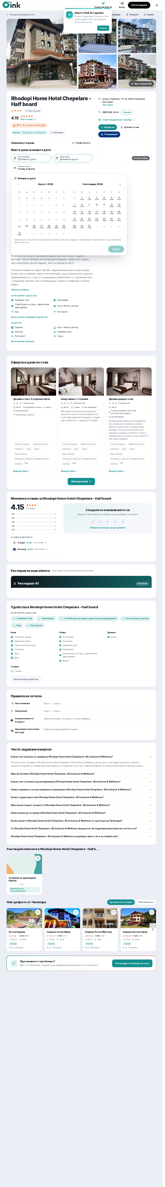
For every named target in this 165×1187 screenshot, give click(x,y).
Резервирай (111, 134)
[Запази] (38, 858)
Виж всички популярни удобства (29, 317)
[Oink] (11, 4)
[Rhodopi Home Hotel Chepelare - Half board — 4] (97, 72)
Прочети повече (20, 289)
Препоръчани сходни (121, 902)
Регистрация (139, 5)
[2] (100, 522)
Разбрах (103, 28)
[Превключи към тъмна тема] (157, 5)
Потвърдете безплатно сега (132, 963)
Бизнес (30, 132)
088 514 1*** (110, 112)
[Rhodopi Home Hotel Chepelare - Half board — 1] (41, 54)
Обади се (109, 127)
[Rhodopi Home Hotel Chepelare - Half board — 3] (137, 36)
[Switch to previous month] (18, 184)
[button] (19, 198)
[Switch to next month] (120, 184)
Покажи (127, 112)
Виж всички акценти (22, 341)
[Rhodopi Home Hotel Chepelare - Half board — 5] (137, 72)
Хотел (16, 132)
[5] (123, 522)
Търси (116, 249)
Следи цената (83, 143)
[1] (93, 522)
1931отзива (26, 119)
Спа (24, 132)
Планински (40, 132)
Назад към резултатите (22, 14)
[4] (115, 522)
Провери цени (79, 481)
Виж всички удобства (26, 679)
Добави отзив (131, 127)
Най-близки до (145, 902)
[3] (108, 522)
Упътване (107, 105)
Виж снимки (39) (143, 84)
